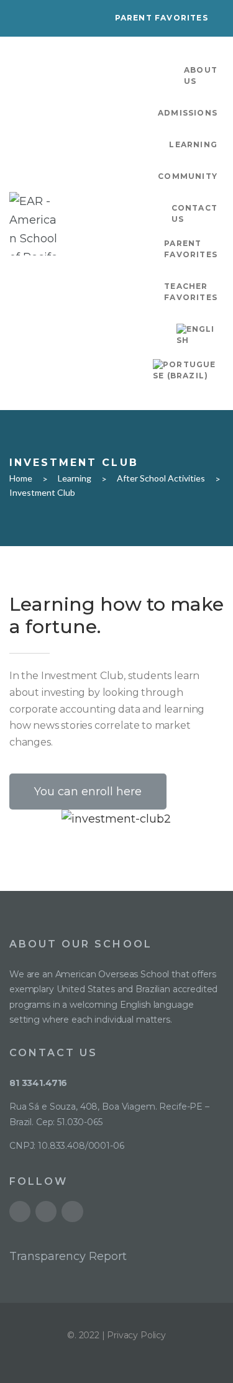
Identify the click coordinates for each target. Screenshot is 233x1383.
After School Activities (161, 478)
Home (20, 478)
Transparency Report (68, 1256)
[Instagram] (72, 1211)
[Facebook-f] (46, 1211)
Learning (74, 478)
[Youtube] (19, 1211)
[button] (88, 792)
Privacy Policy (136, 1335)
